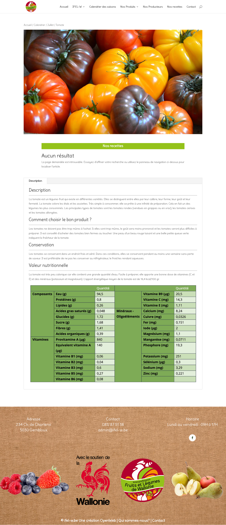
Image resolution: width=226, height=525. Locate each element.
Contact (191, 6)
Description (35, 180)
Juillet (50, 25)
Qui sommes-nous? (134, 520)
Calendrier (39, 25)
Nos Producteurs (153, 6)
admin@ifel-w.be (113, 430)
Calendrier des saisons (102, 6)
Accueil (64, 6)
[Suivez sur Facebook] (192, 437)
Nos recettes (174, 6)
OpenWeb (108, 520)
